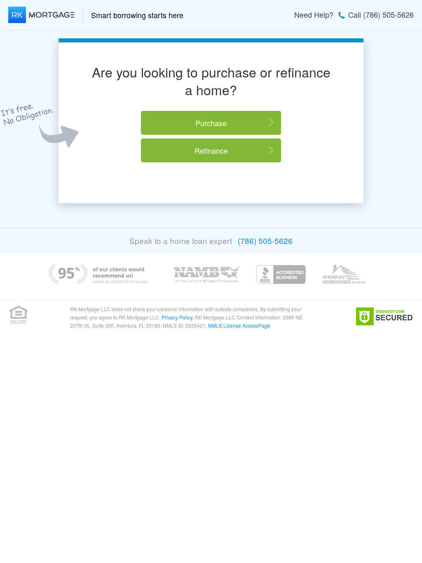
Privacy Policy (177, 317)
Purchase (211, 122)
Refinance (211, 150)
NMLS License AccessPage (239, 325)
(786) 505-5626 (265, 240)
